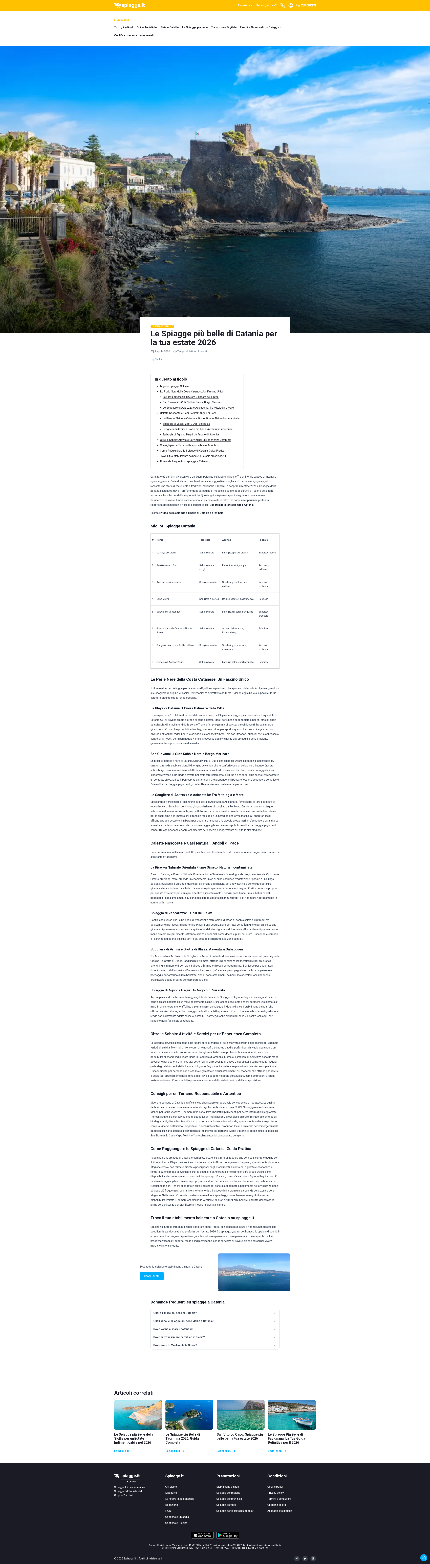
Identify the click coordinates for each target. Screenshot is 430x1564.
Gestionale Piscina (176, 1523)
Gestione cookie (277, 1504)
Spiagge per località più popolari (235, 1510)
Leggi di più (121, 1451)
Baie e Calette (170, 27)
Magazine (171, 1492)
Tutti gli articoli (123, 27)
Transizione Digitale (224, 27)
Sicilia (158, 359)
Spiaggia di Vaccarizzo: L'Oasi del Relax (186, 423)
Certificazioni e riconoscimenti (134, 35)
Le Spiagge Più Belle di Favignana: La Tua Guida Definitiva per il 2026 (286, 1438)
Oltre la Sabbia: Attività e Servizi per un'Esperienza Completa (195, 439)
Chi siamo (171, 1486)
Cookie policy (275, 1486)
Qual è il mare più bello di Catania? (175, 1313)
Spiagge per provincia (229, 1498)
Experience (245, 5)
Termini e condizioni (279, 1498)
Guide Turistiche (147, 27)
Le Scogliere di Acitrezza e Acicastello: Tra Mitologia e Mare (198, 407)
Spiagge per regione (228, 1492)
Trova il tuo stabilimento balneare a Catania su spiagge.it (193, 456)
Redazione (171, 1504)
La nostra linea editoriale (179, 1498)
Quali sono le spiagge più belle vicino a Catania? (183, 1321)
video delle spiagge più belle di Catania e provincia (192, 513)
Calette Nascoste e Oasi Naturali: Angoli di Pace (188, 413)
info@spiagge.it (239, 1548)
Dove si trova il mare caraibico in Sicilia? (179, 1337)
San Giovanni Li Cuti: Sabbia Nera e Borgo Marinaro (192, 402)
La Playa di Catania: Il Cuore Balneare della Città (191, 397)
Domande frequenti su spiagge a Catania (184, 461)
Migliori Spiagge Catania (174, 386)
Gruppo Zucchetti (124, 1495)
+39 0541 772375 (222, 1548)
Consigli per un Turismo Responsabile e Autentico (189, 445)
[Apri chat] (423, 1557)
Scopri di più (151, 1276)
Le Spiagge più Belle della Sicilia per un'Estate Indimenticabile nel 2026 (133, 1438)
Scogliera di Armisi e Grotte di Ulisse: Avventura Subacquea (197, 429)
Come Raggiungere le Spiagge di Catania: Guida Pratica (192, 450)
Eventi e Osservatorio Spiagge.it (261, 27)
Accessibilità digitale (279, 1510)
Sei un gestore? (266, 5)
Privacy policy (275, 1492)
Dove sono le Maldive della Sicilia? (175, 1345)
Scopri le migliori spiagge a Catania (231, 504)
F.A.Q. (168, 1510)
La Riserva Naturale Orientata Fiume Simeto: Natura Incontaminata (201, 418)
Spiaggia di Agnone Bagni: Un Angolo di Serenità (191, 434)
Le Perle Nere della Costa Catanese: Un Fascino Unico (192, 391)
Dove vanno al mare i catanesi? (173, 1329)
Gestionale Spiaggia (177, 1517)
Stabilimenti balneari (228, 1486)
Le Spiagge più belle (195, 27)
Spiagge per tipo (226, 1504)
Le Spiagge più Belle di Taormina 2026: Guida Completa (182, 1438)
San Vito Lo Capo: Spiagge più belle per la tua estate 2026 (240, 1436)
